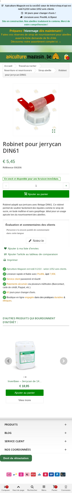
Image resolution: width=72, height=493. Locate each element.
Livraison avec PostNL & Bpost (40, 17)
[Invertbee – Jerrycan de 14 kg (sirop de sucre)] (25, 354)
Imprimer (12, 259)
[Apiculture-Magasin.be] (33, 57)
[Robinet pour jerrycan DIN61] (53, 131)
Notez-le (38, 240)
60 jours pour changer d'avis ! (40, 13)
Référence (8, 167)
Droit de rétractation (16, 458)
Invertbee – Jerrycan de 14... (25, 381)
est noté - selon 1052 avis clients (36, 269)
